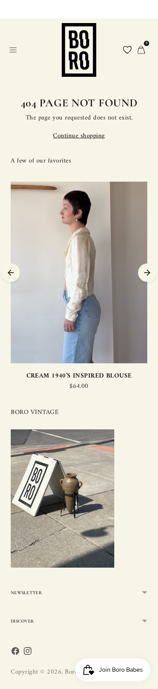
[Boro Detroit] (79, 50)
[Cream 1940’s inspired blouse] (79, 272)
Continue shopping (79, 136)
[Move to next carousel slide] (147, 272)
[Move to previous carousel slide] (11, 272)
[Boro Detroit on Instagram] (27, 653)
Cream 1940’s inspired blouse (79, 376)
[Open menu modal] (13, 50)
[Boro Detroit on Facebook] (15, 653)
